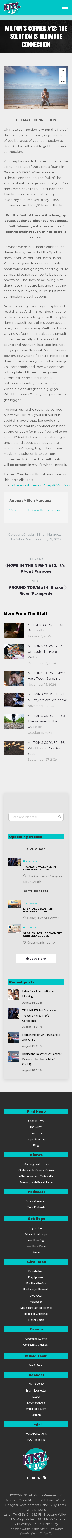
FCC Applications (36, 1433)
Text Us (36, 1396)
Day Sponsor (36, 1277)
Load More (38, 958)
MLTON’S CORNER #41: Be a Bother (45, 627)
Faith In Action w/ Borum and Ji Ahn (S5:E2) (41, 1037)
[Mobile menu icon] (64, 7)
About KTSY (36, 1384)
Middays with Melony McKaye (36, 1170)
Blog (36, 1145)
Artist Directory (36, 1408)
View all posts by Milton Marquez (35, 510)
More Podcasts (36, 1207)
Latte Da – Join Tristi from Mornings (38, 994)
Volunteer (36, 1301)
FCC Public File (36, 1439)
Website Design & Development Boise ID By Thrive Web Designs (36, 1504)
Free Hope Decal (36, 1246)
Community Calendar (36, 1344)
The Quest (36, 1127)
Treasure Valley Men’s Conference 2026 (40, 868)
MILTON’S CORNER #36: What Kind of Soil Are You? (46, 748)
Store (36, 1252)
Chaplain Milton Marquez (42, 534)
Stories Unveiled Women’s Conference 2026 (42, 934)
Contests (36, 1133)
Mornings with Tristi (36, 1164)
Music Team (36, 1365)
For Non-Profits (36, 1283)
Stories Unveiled (36, 1201)
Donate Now (36, 1271)
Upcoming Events (36, 1338)
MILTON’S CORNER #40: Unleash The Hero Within (46, 651)
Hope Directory (36, 1139)
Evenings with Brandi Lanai (36, 1182)
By (25, 539)
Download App (36, 1402)
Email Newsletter (36, 1390)
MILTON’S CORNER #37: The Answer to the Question (46, 721)
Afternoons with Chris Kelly (36, 1176)
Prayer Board (36, 1228)
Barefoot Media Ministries (23, 1500)
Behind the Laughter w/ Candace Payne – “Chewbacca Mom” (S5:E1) (42, 1059)
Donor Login (36, 1319)
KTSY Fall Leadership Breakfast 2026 (38, 910)
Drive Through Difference (36, 1307)
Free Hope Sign (36, 1240)
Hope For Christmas (36, 1313)
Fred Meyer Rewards (36, 1289)
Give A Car (36, 1295)
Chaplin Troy (36, 1120)
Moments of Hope (36, 1234)
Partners (36, 1414)
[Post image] (14, 630)
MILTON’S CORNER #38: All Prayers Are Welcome (47, 697)
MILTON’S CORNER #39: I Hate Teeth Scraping (47, 675)
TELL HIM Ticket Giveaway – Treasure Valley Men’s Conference (40, 1015)
